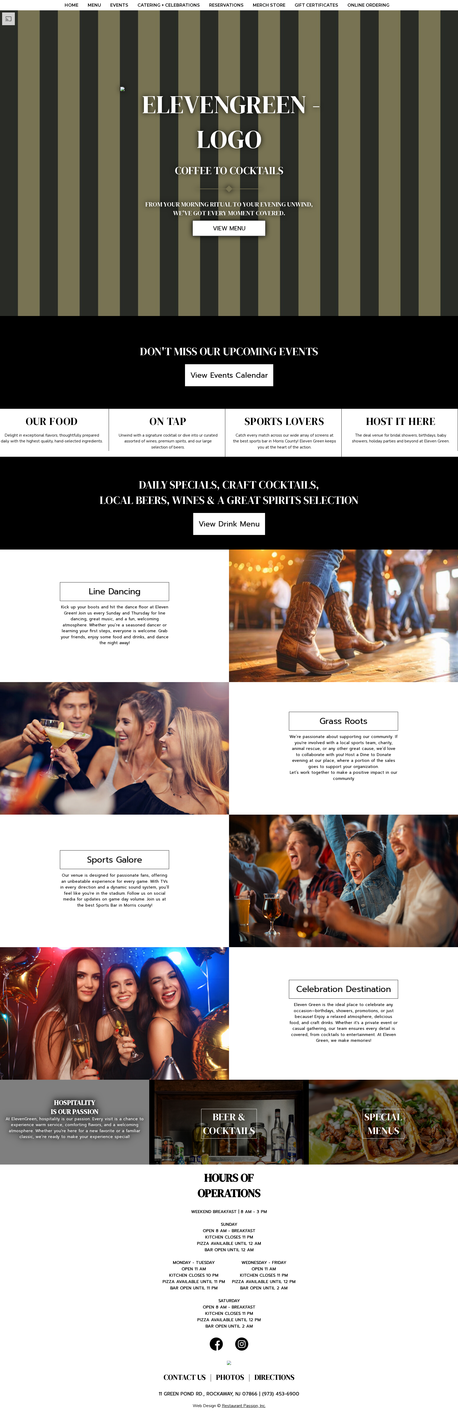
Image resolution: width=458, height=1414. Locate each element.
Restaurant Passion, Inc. (244, 1406)
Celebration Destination (343, 989)
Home (71, 5)
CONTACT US (185, 1377)
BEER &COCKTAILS (229, 1124)
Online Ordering (368, 5)
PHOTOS (230, 1377)
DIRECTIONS (274, 1377)
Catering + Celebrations (169, 5)
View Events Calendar (229, 375)
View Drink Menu (229, 524)
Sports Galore (114, 859)
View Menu (229, 228)
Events (119, 5)
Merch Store (269, 5)
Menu (94, 5)
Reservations (226, 5)
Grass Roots (343, 721)
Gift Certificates (316, 5)
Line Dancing (114, 591)
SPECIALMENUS (383, 1124)
